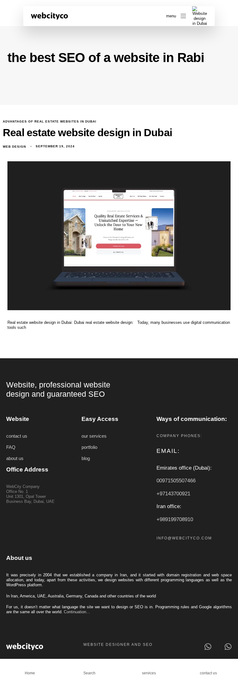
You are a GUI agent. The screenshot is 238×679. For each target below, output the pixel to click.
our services (94, 436)
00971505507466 (176, 481)
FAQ (10, 447)
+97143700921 (173, 494)
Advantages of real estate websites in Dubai (49, 121)
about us (15, 458)
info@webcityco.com (184, 538)
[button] (176, 16)
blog (86, 458)
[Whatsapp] (208, 646)
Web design (14, 146)
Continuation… (77, 612)
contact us (16, 436)
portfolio (89, 447)
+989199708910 (174, 519)
